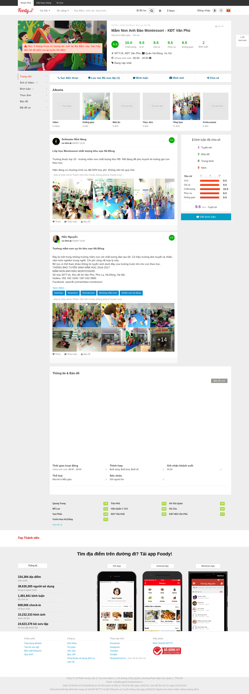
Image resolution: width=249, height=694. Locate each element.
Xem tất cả (57, 525)
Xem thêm (58, 287)
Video (55, 122)
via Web (66, 143)
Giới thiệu (72, 643)
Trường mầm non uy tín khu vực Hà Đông (78, 248)
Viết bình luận (207, 216)
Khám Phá (26, 3)
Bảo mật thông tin (33, 651)
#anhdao (58, 293)
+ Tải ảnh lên (126, 106)
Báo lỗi (86, 221)
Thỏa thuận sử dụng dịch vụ (81, 658)
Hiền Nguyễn (70, 236)
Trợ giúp (71, 647)
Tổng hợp (178, 122)
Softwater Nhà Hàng (74, 139)
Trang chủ (26, 76)
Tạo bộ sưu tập (31, 647)
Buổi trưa (125, 469)
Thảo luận (72, 221)
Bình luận (27, 88)
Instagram (115, 647)
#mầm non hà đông (131, 293)
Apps (171, 10)
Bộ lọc (143, 10)
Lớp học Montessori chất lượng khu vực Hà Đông (83, 150)
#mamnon (73, 293)
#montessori (88, 293)
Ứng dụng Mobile (33, 643)
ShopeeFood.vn (118, 658)
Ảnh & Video (29, 82)
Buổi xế (135, 469)
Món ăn (116, 122)
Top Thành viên (28, 537)
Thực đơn (25, 95)
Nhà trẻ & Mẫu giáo (121, 35)
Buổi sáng (115, 469)
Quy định (28, 654)
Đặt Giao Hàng (43, 3)
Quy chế (71, 654)
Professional (209, 122)
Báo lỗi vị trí (219, 381)
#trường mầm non (108, 293)
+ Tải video (66, 106)
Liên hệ (71, 662)
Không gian (88, 122)
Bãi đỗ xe (25, 107)
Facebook (115, 643)
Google (113, 654)
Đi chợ (60, 3)
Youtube (114, 651)
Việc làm (71, 651)
